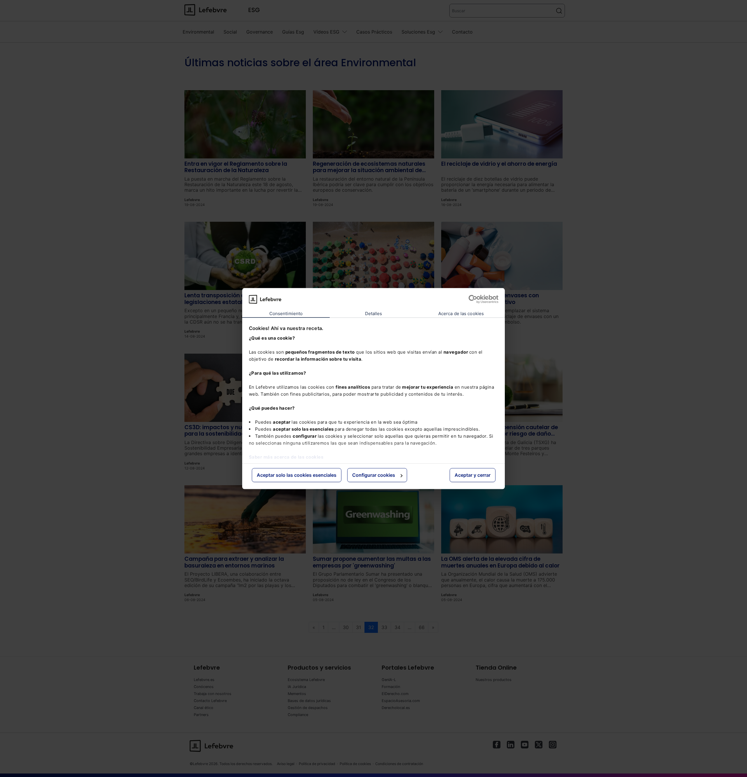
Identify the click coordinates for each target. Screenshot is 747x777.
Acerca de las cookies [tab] (461, 314)
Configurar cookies (373, 475)
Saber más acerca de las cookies (286, 457)
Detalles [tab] (373, 314)
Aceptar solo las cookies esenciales (296, 475)
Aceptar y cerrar (473, 475)
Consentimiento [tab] (286, 314)
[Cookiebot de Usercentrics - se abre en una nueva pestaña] (472, 299)
